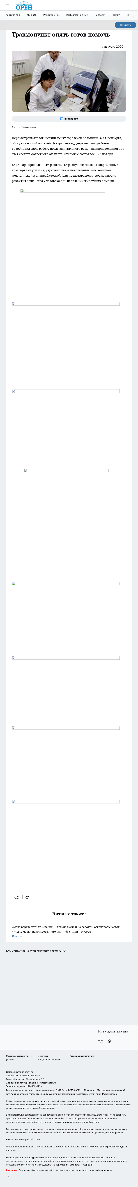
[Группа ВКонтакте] (69, 119)
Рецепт (116, 14)
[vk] (17, 897)
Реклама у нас (51, 14)
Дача (129, 14)
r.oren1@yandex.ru (46, 1082)
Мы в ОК (31, 14)
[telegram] (28, 897)
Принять (125, 25)
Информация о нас (77, 14)
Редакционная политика (82, 1055)
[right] (134, 15)
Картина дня (13, 14)
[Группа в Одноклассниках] (109, 1041)
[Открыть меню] (7, 5)
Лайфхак (100, 14)
